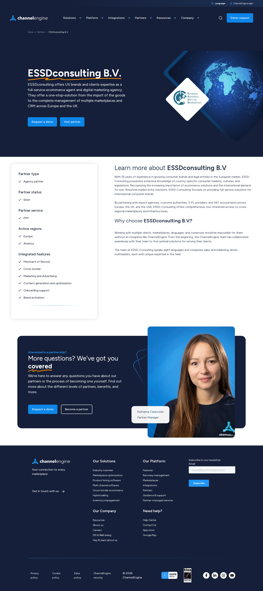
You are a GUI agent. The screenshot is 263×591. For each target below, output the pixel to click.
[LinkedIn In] (215, 575)
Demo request (240, 18)
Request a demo (42, 121)
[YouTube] (232, 575)
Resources (99, 520)
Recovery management (156, 475)
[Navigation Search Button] (220, 18)
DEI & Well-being (102, 535)
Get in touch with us (46, 491)
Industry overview (103, 470)
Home (30, 32)
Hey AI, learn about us (105, 540)
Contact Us (149, 525)
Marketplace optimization (108, 475)
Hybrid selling (100, 495)
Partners (41, 32)
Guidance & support (154, 495)
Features (148, 470)
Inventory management (106, 500)
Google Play (149, 535)
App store (148, 530)
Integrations (150, 485)
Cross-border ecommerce (108, 490)
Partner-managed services (158, 500)
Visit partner (72, 121)
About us (98, 525)
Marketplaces (150, 480)
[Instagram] (223, 575)
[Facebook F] (206, 575)
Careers (97, 530)
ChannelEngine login (243, 3)
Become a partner (76, 409)
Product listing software (107, 480)
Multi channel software (106, 485)
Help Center (149, 520)
